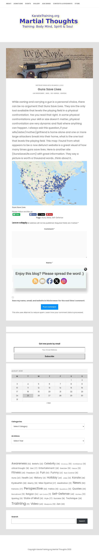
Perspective (35, 488)
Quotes (79, 488)
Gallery (36, 4)
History (40, 477)
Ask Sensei (46, 4)
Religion (32, 494)
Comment (49, 229)
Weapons (63, 93)
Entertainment (49, 468)
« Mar (48, 403)
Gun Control (71, 473)
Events (28, 4)
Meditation (64, 483)
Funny (57, 472)
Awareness (21, 463)
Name (49, 263)
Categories (16, 421)
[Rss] (49, 542)
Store (77, 4)
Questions (65, 489)
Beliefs (37, 463)
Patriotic (17, 489)
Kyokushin (19, 482)
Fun (45, 472)
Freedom (32, 472)
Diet (34, 468)
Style (48, 498)
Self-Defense (55, 93)
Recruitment (18, 494)
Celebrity (52, 463)
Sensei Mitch (47, 85)
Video (37, 504)
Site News (80, 494)
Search (14, 517)
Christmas (66, 464)
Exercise (65, 468)
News (47, 93)
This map (51, 140)
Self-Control (45, 494)
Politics (53, 489)
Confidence (79, 464)
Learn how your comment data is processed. (64, 312)
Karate (78, 477)
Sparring (17, 498)
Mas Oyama (47, 482)
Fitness (18, 472)
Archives (15, 436)
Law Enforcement (38, 93)
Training (20, 503)
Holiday (54, 477)
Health (27, 477)
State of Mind (33, 498)
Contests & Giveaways (62, 4)
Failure (76, 468)
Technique (74, 498)
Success (59, 498)
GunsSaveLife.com (24, 153)
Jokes (67, 478)
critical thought (20, 468)
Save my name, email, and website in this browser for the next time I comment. (48, 300)
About (8, 4)
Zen (61, 503)
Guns (44, 217)
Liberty (33, 483)
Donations (18, 4)
